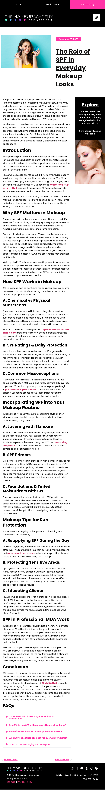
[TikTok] (92, 768)
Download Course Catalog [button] (90, 132)
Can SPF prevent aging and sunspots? (30, 744)
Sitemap (11, 781)
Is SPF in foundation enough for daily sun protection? (31, 717)
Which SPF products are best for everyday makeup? (38, 737)
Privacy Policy (24, 781)
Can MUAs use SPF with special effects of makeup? (37, 725)
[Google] (96, 768)
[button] (37, 717)
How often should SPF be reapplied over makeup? (37, 731)
